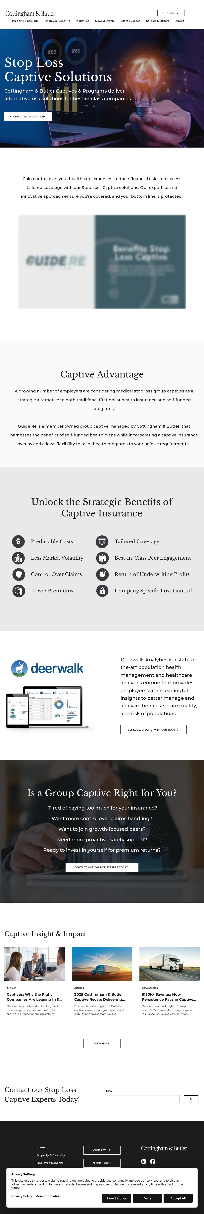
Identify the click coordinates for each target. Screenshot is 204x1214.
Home (40, 1147)
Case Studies (150, 987)
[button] (82, 21)
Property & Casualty (50, 1155)
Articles (11, 987)
